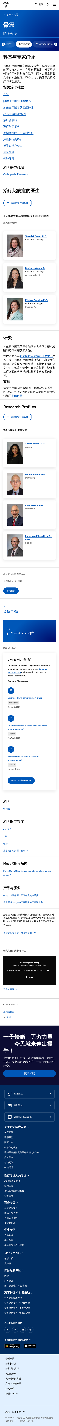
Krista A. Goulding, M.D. (36, 300)
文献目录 (17, 395)
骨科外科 (8, 152)
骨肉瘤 (6, 808)
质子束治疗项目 (13, 145)
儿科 (6, 94)
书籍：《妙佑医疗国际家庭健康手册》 (22, 895)
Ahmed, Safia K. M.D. (35, 443)
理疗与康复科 (11, 126)
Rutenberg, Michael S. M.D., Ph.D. (38, 538)
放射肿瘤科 (10, 120)
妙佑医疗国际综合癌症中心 (36, 356)
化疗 (5, 843)
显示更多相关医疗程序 (14, 850)
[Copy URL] (48, 970)
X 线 (5, 836)
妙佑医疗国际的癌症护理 (18, 107)
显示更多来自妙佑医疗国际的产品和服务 (23, 902)
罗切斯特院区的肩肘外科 (18, 133)
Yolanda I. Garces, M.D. (36, 236)
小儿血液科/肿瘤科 (14, 114)
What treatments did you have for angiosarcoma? (23, 758)
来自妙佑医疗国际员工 (14, 573)
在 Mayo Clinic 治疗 (45, 44)
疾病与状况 (12, 14)
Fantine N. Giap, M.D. (35, 268)
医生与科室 (24, 44)
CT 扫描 (7, 829)
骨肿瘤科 (8, 158)
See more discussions (21, 780)
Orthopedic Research (15, 174)
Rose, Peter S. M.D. (34, 505)
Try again (29, 977)
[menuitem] (23, 44)
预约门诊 (12, 33)
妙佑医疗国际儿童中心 (17, 101)
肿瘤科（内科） (13, 139)
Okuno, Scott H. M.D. (35, 474)
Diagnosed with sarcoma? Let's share (25, 697)
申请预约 (11, 590)
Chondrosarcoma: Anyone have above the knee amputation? (27, 727)
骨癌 (9, 25)
